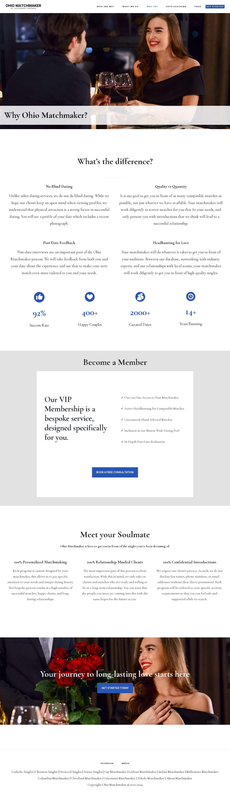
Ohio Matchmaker (23, 6)
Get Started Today (115, 688)
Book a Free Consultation (115, 472)
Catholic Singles (22, 772)
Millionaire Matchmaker (202, 772)
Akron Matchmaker (179, 778)
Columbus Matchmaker (53, 778)
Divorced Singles (70, 772)
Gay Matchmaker (115, 772)
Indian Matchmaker (171, 772)
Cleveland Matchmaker (86, 778)
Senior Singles (93, 772)
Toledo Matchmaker (150, 778)
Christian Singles (46, 772)
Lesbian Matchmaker (142, 772)
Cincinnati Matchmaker (119, 778)
